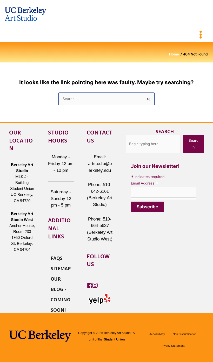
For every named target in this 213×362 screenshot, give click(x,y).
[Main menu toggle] (201, 34)
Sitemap (61, 268)
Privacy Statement (173, 345)
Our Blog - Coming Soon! (60, 278)
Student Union (114, 339)
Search (165, 131)
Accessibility (157, 334)
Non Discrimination (184, 334)
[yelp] (100, 298)
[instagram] (95, 285)
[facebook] (90, 285)
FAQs (57, 258)
